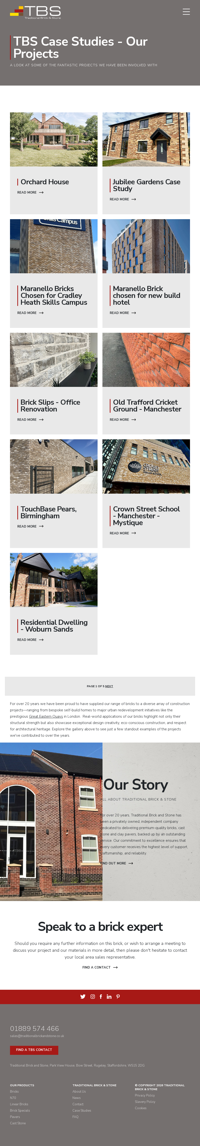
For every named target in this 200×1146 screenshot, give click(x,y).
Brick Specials (20, 1110)
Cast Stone (18, 1123)
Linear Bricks (19, 1104)
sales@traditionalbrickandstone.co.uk (37, 1036)
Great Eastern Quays (46, 716)
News (76, 1098)
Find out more (113, 863)
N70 (13, 1098)
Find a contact (96, 967)
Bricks (14, 1091)
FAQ (75, 1117)
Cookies (141, 1108)
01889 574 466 (34, 1028)
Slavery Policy (145, 1102)
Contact (77, 1104)
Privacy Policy (145, 1095)
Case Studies (81, 1110)
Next (109, 686)
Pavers (15, 1117)
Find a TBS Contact (34, 1050)
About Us (79, 1091)
